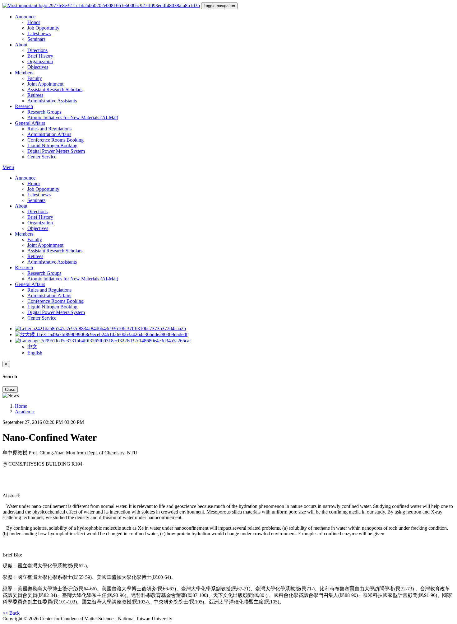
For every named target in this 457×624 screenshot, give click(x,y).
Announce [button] (25, 16)
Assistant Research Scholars (54, 89)
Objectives (37, 67)
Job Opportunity (43, 27)
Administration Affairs (49, 134)
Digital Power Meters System (56, 151)
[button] (103, 340)
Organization (40, 61)
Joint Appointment (45, 84)
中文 (32, 346)
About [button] (21, 44)
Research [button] (24, 106)
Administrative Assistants (52, 100)
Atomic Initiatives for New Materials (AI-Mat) (72, 117)
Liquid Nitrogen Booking (52, 145)
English (34, 352)
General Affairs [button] (30, 123)
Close (10, 389)
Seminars (36, 39)
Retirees (35, 95)
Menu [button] (8, 167)
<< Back (11, 613)
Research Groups (44, 112)
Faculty (34, 78)
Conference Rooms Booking (55, 140)
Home (21, 406)
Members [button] (24, 72)
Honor (33, 22)
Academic (25, 411)
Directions (37, 50)
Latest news (39, 33)
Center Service (41, 156)
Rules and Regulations (49, 128)
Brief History (40, 56)
